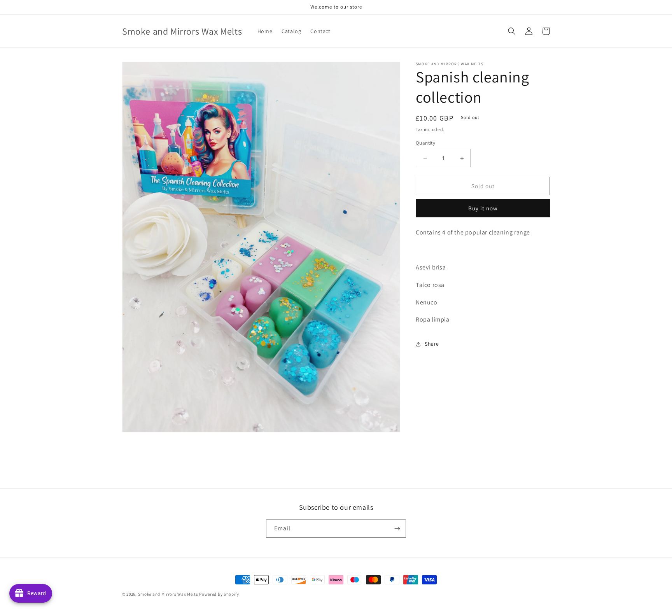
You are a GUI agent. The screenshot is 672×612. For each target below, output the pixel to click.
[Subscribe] (397, 528)
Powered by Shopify (219, 594)
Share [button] (432, 343)
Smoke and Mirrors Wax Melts (168, 594)
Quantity (425, 143)
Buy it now (483, 208)
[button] (511, 31)
